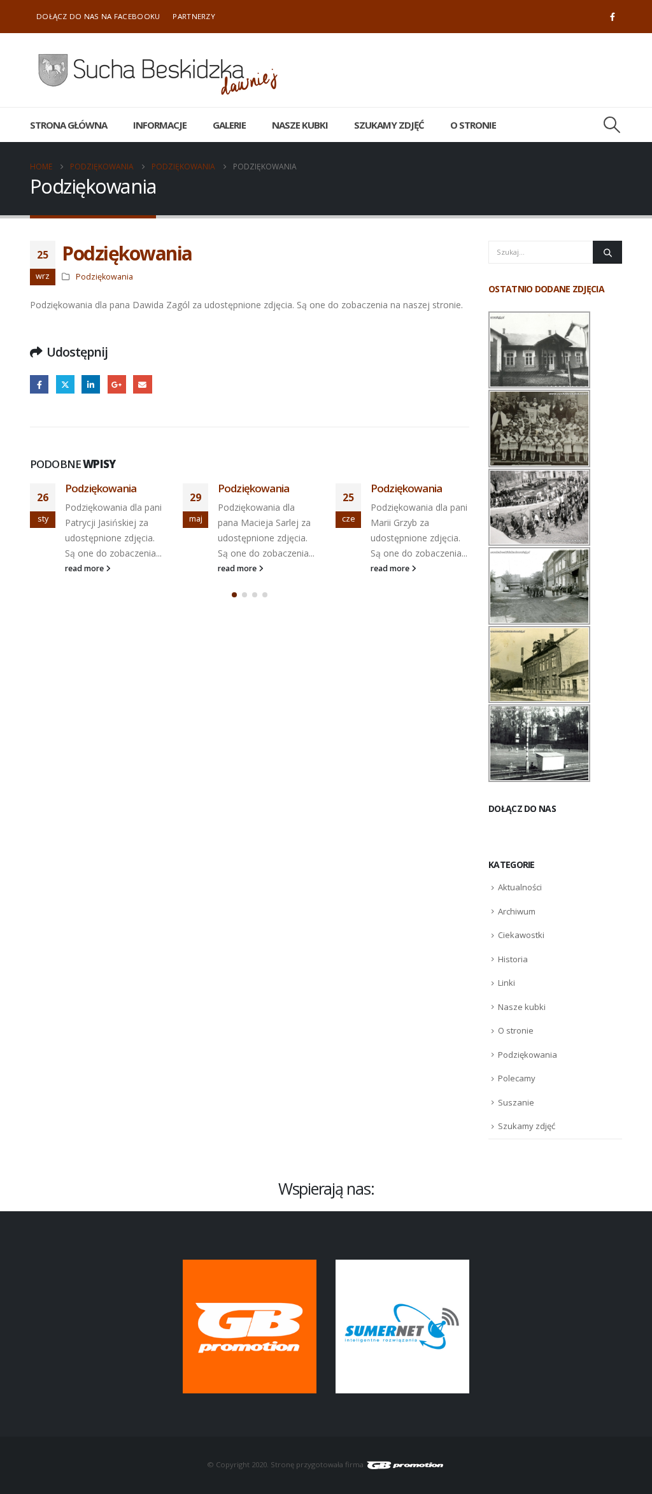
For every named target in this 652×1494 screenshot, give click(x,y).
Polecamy (516, 1078)
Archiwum (516, 911)
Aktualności (520, 887)
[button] (612, 125)
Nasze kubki (300, 124)
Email (142, 384)
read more (85, 568)
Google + (117, 384)
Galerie (229, 124)
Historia (513, 959)
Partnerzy (194, 16)
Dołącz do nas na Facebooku (98, 16)
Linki (506, 982)
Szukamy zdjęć (389, 124)
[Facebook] (612, 16)
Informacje (160, 124)
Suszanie (516, 1102)
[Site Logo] (157, 70)
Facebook (39, 384)
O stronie (473, 124)
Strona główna (68, 124)
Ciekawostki (521, 935)
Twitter (65, 384)
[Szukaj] (607, 252)
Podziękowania (104, 276)
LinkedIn (91, 384)
